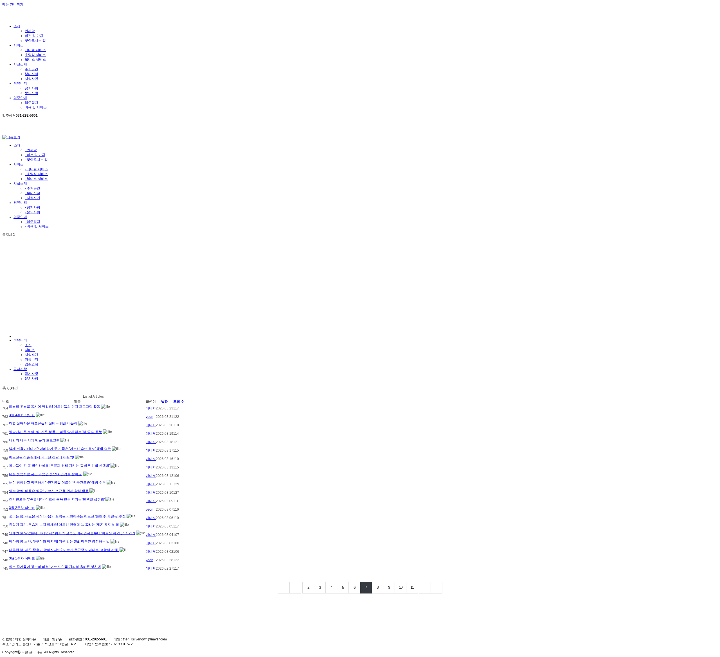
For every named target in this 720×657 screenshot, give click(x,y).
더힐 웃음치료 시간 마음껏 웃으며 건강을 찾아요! (45, 474)
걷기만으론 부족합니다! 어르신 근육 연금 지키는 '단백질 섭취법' (57, 499)
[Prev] (295, 587)
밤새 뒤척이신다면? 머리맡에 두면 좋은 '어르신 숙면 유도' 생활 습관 (60, 449)
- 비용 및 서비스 (37, 226)
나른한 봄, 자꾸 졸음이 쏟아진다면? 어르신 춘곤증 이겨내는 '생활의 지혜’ (64, 550)
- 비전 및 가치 (35, 155)
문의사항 (31, 93)
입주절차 (31, 103)
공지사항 (31, 88)
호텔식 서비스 (35, 55)
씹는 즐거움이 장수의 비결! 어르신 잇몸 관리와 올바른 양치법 (55, 567)
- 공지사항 (32, 207)
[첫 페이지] (284, 587)
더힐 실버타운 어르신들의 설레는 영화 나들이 (43, 423)
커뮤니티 (20, 203)
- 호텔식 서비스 (36, 174)
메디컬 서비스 (35, 50)
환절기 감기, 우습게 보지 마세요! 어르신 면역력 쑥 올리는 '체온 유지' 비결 (64, 525)
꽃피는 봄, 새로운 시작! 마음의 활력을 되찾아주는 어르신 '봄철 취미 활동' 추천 (67, 516)
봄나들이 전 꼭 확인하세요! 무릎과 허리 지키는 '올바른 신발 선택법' (59, 466)
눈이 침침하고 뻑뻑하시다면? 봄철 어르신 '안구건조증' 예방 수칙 (57, 482)
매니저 (151, 408)
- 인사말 (31, 150)
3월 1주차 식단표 (22, 558)
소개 (17, 145)
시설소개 (20, 183)
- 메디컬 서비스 (36, 169)
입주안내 (20, 217)
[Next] (425, 587)
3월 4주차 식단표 (22, 415)
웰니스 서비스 (35, 60)
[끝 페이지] (436, 587)
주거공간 (31, 69)
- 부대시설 (32, 193)
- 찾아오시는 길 (36, 160)
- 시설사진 (32, 198)
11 (411, 587)
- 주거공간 (32, 188)
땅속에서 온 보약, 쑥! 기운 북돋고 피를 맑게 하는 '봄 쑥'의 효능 (55, 432)
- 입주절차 (32, 222)
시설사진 (31, 79)
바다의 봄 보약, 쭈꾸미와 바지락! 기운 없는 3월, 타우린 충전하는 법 (59, 541)
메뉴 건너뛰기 (12, 4)
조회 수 (178, 402)
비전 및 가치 (34, 36)
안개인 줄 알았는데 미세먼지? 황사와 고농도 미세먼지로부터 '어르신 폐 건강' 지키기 (72, 533)
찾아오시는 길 (35, 40)
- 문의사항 (32, 212)
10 (400, 587)
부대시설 (31, 74)
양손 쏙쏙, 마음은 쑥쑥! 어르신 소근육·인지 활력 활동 (49, 491)
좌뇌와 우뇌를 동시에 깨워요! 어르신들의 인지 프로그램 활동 (54, 407)
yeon (149, 417)
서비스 (19, 164)
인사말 (30, 31)
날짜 (164, 402)
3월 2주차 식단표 (22, 508)
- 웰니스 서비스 (36, 179)
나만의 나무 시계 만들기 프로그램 (34, 440)
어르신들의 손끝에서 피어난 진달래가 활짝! (41, 457)
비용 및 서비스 (36, 107)
